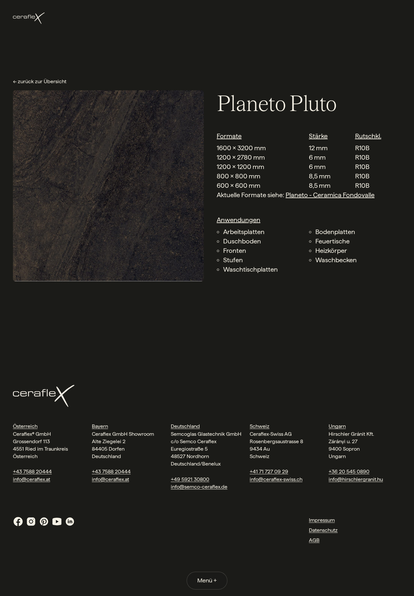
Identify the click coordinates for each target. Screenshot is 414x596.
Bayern (100, 426)
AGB (314, 540)
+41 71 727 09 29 (269, 471)
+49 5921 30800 (190, 479)
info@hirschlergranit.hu (356, 479)
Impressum (322, 520)
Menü (207, 580)
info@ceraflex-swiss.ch (276, 479)
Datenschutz (323, 530)
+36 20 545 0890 (349, 471)
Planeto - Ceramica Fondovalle (330, 195)
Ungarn (337, 426)
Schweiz (259, 426)
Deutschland (185, 426)
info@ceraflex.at (31, 479)
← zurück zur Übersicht (39, 81)
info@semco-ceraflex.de (199, 487)
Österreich (25, 426)
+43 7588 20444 (32, 471)
